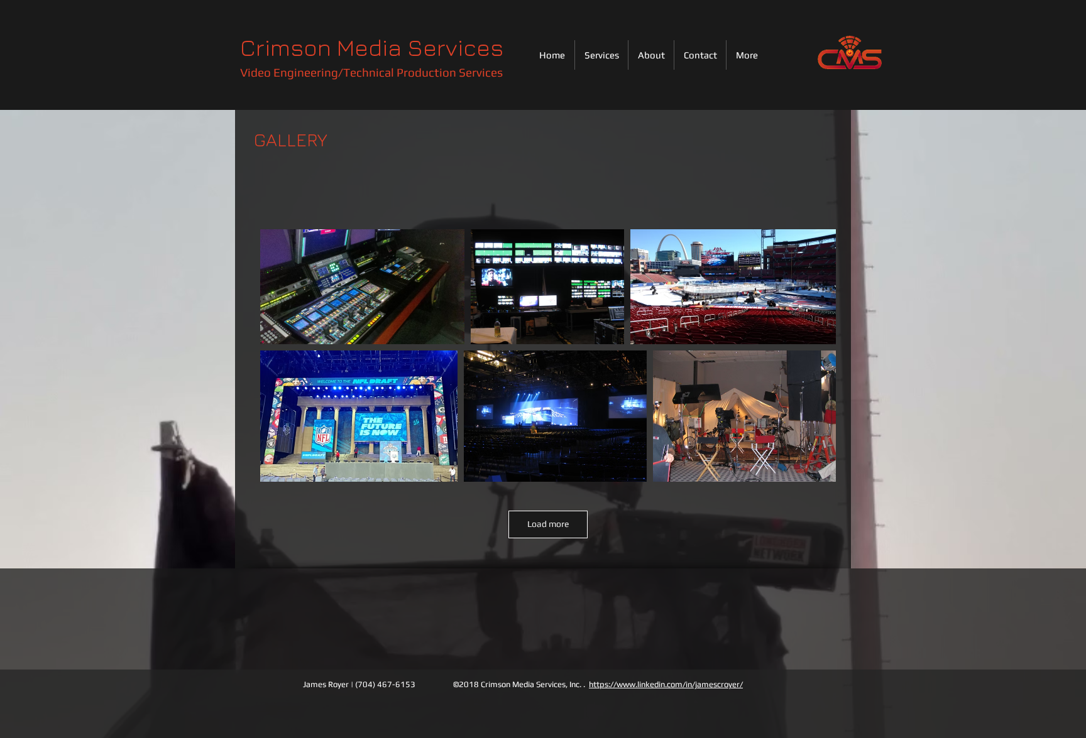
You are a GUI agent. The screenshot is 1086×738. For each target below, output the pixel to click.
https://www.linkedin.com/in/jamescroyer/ (666, 684)
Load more (548, 524)
